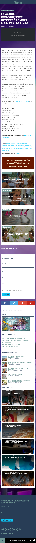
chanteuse (6, 146)
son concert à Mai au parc (22, 101)
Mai (14, 148)
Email (3, 278)
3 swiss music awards (19, 143)
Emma (18, 153)
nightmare (28, 148)
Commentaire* (6, 263)
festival (28, 146)
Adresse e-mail (5, 506)
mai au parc (20, 148)
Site (3, 284)
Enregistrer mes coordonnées (13, 291)
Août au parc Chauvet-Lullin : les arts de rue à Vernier (19, 381)
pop (3, 151)
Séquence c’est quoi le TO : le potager (18, 369)
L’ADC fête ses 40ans (15, 374)
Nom (3, 272)
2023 (8, 143)
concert (14, 146)
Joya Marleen (7, 148)
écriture (21, 146)
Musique (3, 10)
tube (7, 151)
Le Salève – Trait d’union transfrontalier (16, 357)
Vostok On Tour (10, 10)
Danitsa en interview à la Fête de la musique (20, 363)
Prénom (3, 513)
